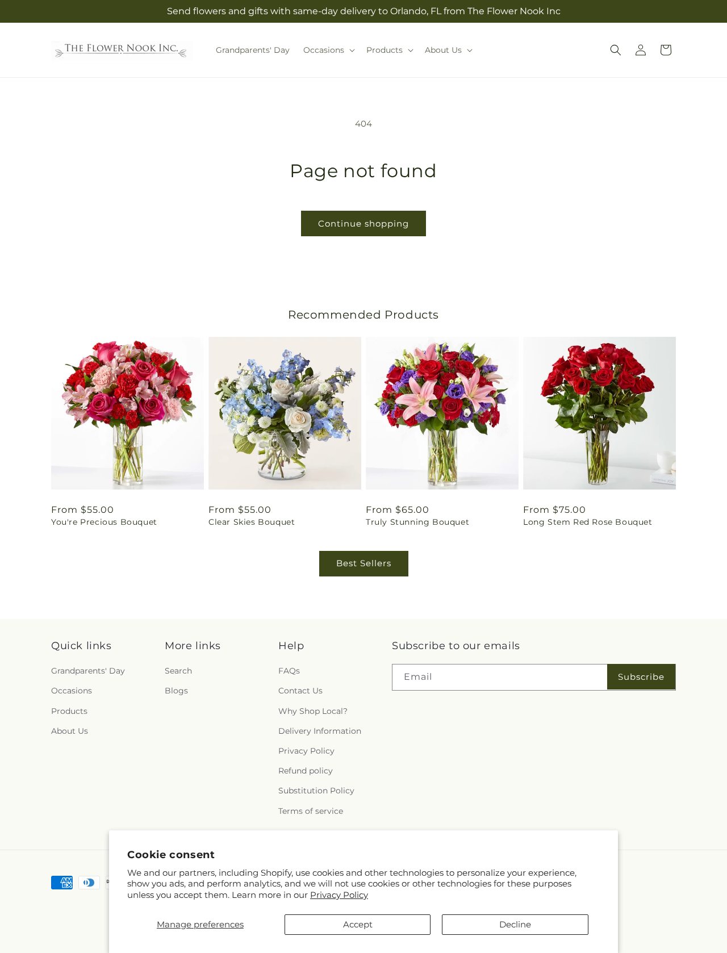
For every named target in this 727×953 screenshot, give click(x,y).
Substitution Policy (316, 790)
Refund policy (305, 771)
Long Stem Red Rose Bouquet (588, 522)
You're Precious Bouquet (104, 522)
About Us (69, 731)
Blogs (176, 691)
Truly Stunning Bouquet (417, 522)
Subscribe (641, 676)
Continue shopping (363, 223)
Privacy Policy (339, 894)
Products (69, 711)
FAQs (289, 671)
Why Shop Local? (313, 711)
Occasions (71, 691)
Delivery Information (319, 731)
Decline (515, 924)
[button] (328, 50)
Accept (358, 924)
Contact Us (300, 691)
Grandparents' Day (88, 671)
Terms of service (310, 811)
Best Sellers (363, 563)
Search (178, 671)
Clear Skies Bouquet (251, 522)
